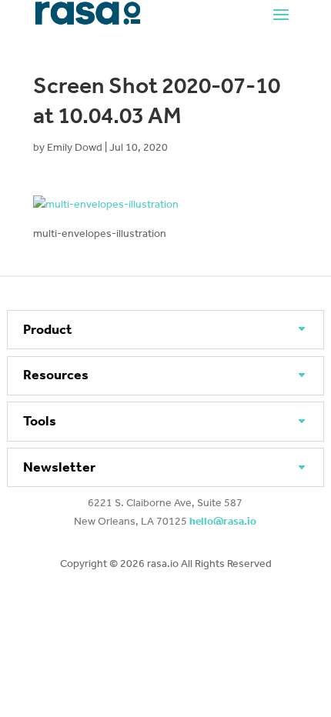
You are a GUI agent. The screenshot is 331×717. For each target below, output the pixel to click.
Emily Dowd (74, 147)
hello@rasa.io (222, 521)
